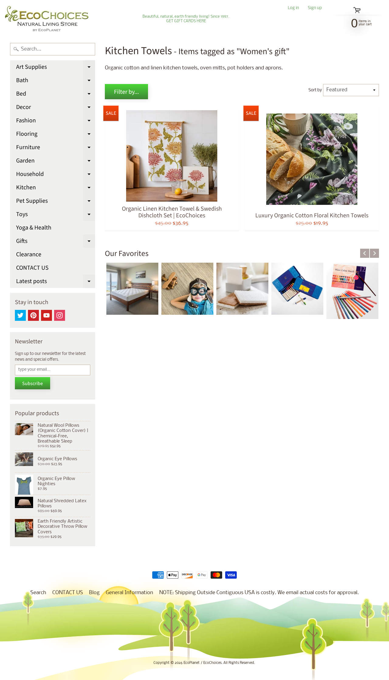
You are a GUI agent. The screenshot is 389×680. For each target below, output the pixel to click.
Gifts (55, 242)
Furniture (55, 148)
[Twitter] (20, 315)
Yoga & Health (33, 227)
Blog (94, 593)
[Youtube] (46, 315)
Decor (55, 108)
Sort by (315, 90)
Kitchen (55, 188)
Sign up (315, 8)
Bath (55, 81)
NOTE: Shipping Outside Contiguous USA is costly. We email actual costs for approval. (259, 593)
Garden (55, 161)
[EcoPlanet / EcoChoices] (46, 19)
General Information (129, 593)
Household (55, 175)
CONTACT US (32, 268)
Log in (293, 8)
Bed (55, 94)
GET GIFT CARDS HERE (186, 21)
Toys (55, 215)
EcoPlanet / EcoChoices (203, 663)
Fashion (55, 121)
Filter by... (126, 92)
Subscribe (32, 383)
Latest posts (55, 282)
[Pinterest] (33, 315)
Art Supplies (55, 68)
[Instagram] (59, 315)
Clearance (28, 254)
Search (38, 593)
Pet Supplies (55, 202)
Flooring (55, 135)
